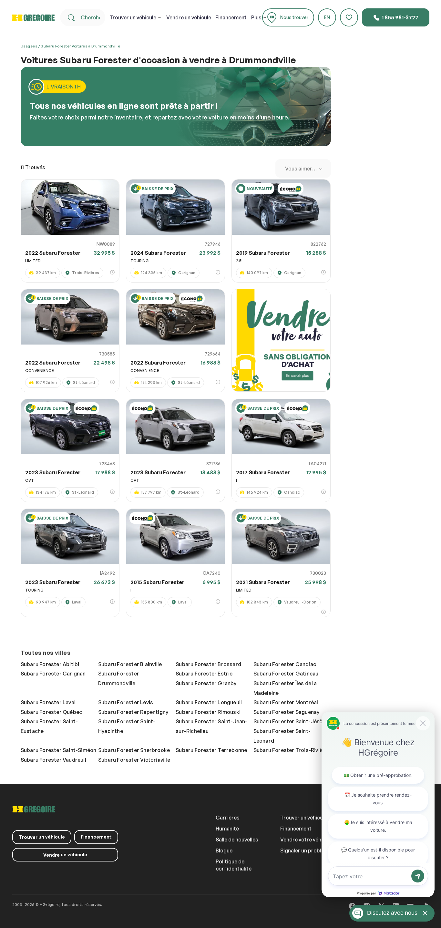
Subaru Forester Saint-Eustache (49, 726)
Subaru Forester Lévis (125, 702)
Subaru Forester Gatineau (286, 673)
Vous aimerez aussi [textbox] (304, 168)
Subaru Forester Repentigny (133, 712)
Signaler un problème (306, 850)
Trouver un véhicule (303, 817)
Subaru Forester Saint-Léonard (282, 736)
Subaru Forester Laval (48, 702)
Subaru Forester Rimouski (208, 712)
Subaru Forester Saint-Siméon (59, 750)
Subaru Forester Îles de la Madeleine (285, 688)
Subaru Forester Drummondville (118, 678)
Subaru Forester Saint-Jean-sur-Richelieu (211, 726)
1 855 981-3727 (399, 17)
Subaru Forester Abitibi (50, 664)
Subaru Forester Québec (51, 712)
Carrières (228, 817)
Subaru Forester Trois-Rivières (292, 750)
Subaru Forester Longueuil (209, 702)
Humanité (227, 828)
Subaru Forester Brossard (208, 664)
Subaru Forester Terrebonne (211, 750)
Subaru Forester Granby (206, 683)
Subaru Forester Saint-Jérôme (291, 721)
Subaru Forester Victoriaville (134, 760)
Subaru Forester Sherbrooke (134, 750)
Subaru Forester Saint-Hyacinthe (126, 726)
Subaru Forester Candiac (284, 664)
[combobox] (303, 168)
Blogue (224, 850)
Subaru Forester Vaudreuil (53, 760)
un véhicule (132, 17)
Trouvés (33, 167)
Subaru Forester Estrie (204, 673)
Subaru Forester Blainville (130, 664)
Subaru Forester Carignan (53, 673)
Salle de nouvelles (237, 839)
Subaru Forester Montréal (285, 702)
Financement (231, 17)
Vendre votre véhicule (306, 839)
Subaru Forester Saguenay (286, 712)
